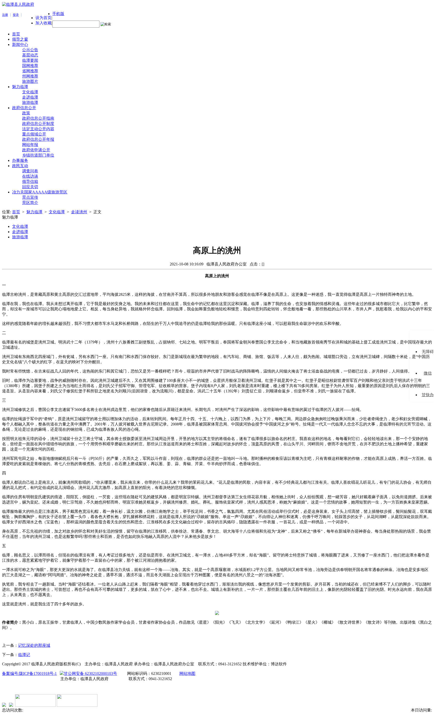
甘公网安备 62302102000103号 (90, 673)
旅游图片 (30, 81)
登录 (16, 15)
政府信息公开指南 (38, 118)
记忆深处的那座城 (34, 645)
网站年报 (30, 144)
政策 (26, 113)
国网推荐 (30, 65)
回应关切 (30, 187)
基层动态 (30, 55)
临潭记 (24, 655)
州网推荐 (30, 76)
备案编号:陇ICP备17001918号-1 (29, 673)
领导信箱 (30, 181)
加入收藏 (43, 23)
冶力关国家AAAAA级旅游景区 (39, 192)
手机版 (58, 14)
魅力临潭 (20, 87)
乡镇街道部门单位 (38, 155)
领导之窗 (20, 39)
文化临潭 (30, 92)
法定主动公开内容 (38, 129)
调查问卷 (30, 171)
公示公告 (30, 50)
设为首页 (43, 18)
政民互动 (20, 166)
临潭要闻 (30, 60)
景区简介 (30, 202)
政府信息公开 (24, 108)
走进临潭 (30, 97)
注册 (5, 15)
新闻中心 (20, 44)
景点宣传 (30, 197)
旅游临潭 (30, 102)
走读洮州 (79, 212)
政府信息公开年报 (38, 139)
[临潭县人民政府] (18, 4)
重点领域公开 (34, 134)
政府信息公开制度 (38, 123)
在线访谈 (30, 176)
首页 (16, 34)
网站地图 (187, 673)
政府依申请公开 (36, 150)
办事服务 (20, 160)
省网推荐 (30, 71)
